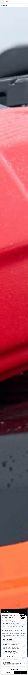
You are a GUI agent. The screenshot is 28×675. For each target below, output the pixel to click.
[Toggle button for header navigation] (2, 2)
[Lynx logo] (7, 2)
